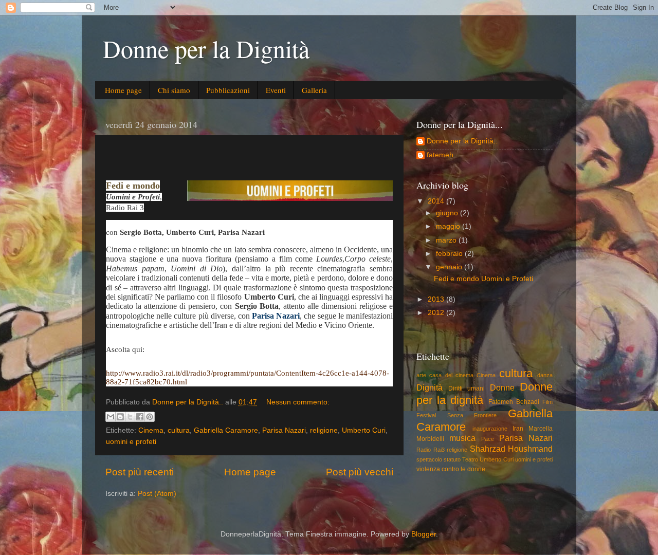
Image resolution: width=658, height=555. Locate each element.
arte (421, 375)
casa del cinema (451, 375)
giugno (448, 213)
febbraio (450, 253)
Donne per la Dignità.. (462, 141)
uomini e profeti (131, 442)
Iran (518, 428)
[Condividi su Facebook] (140, 417)
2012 (437, 313)
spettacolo (429, 459)
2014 (437, 201)
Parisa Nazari (284, 430)
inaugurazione (489, 428)
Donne (502, 387)
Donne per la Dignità (206, 48)
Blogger (423, 534)
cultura (179, 430)
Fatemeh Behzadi (513, 401)
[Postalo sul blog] (120, 417)
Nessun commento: (298, 402)
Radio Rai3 (430, 450)
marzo (447, 240)
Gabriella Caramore (226, 430)
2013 (437, 299)
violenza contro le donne (450, 469)
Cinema (150, 430)
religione (324, 430)
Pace (487, 439)
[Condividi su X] (130, 417)
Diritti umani (466, 388)
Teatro (470, 459)
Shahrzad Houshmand (511, 448)
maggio (449, 226)
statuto (452, 459)
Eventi (276, 90)
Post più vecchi (359, 472)
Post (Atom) (157, 493)
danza (545, 375)
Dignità (429, 387)
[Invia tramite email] (110, 417)
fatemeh (440, 155)
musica (462, 437)
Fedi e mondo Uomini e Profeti (483, 279)
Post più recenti (139, 472)
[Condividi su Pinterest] (149, 417)
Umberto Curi (364, 430)
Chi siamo (174, 90)
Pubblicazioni (228, 90)
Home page (123, 90)
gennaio (450, 267)
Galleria (314, 90)
